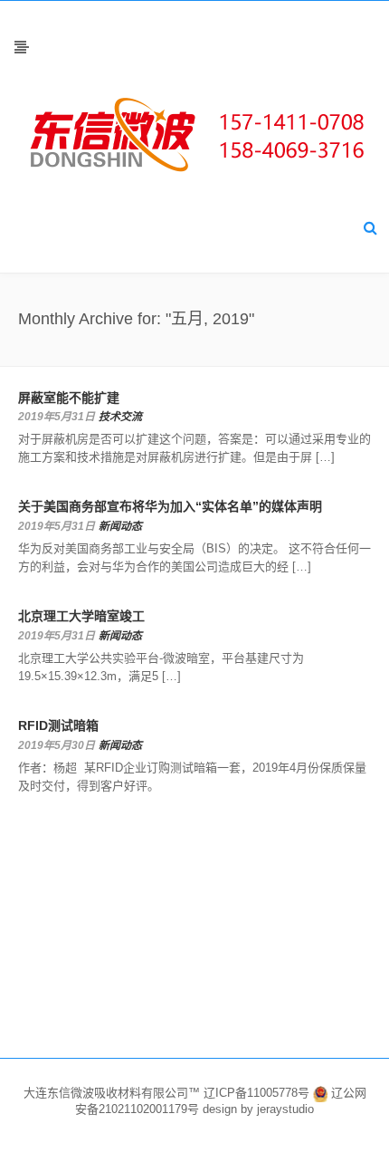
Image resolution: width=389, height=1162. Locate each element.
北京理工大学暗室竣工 (81, 616)
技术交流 (120, 416)
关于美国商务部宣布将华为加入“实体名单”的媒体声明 (170, 506)
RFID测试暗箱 (58, 725)
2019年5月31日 (56, 416)
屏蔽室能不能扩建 (68, 397)
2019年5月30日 (56, 745)
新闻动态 (120, 526)
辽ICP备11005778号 (258, 1093)
